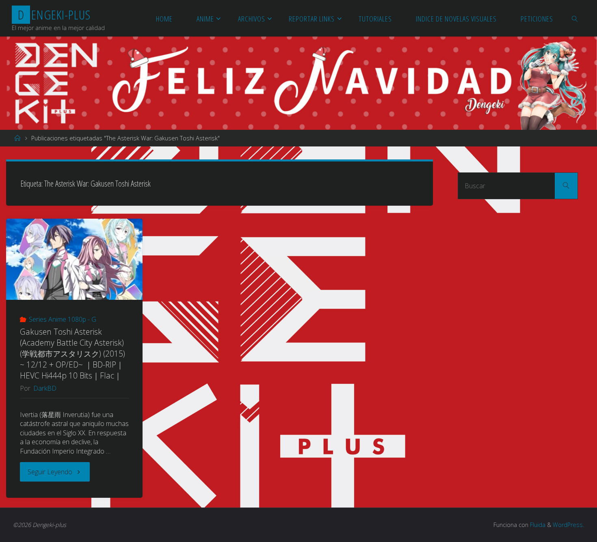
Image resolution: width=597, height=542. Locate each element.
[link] (575, 18)
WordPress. (568, 525)
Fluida (536, 525)
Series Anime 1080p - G (62, 319)
